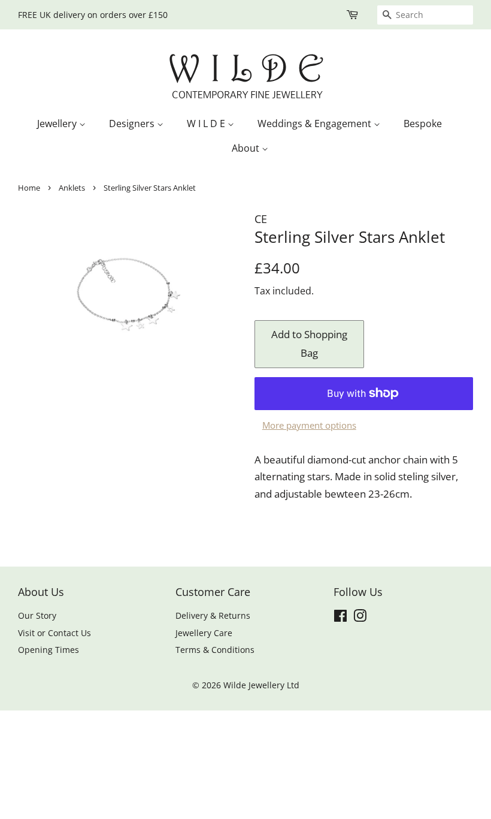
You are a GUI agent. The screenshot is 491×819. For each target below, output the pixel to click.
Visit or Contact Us (54, 633)
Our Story (37, 615)
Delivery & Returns (212, 615)
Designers (133, 123)
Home (29, 187)
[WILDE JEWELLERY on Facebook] (340, 618)
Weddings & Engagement (315, 123)
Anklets (72, 187)
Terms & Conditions (214, 649)
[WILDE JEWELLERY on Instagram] (359, 618)
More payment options (309, 425)
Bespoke (423, 123)
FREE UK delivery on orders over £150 (93, 14)
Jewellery (58, 123)
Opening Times (48, 649)
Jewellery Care (203, 633)
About (247, 148)
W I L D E (207, 123)
